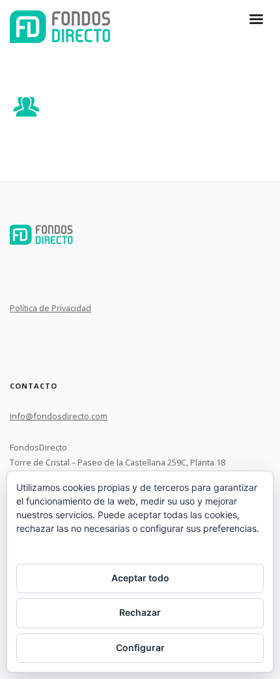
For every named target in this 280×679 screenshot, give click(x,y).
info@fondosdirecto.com (58, 416)
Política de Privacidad (50, 308)
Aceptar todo (140, 577)
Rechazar (140, 612)
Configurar (140, 647)
